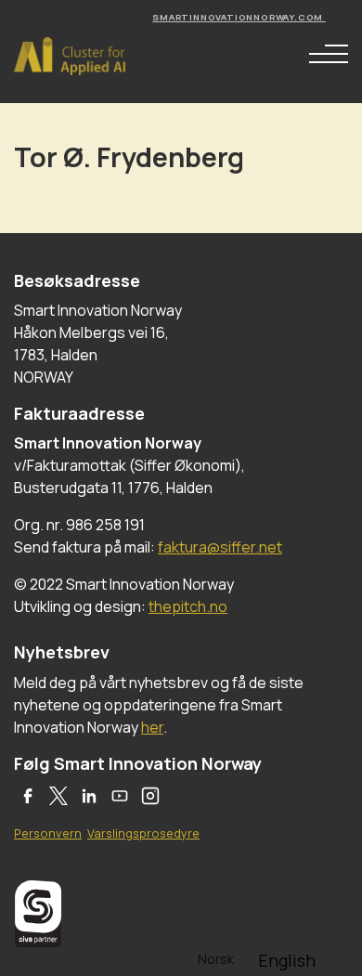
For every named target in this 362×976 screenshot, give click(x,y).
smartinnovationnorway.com (239, 17)
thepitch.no (188, 606)
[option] (287, 960)
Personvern (48, 833)
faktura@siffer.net (220, 547)
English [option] (287, 960)
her (152, 727)
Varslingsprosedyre (143, 833)
